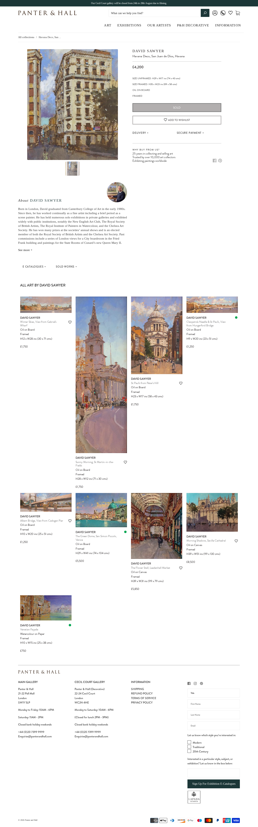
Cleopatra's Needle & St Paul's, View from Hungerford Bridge (206, 324)
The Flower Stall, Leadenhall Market (150, 568)
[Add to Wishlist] (70, 322)
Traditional (198, 747)
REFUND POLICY (142, 693)
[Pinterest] (220, 161)
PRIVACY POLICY (142, 702)
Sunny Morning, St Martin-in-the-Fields (95, 464)
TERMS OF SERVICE (143, 698)
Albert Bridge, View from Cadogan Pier (41, 521)
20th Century (200, 751)
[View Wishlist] (230, 13)
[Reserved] (236, 317)
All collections (26, 37)
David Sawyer (46, 200)
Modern (197, 743)
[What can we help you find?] (159, 13)
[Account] (214, 15)
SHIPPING (137, 689)
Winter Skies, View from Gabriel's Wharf (38, 324)
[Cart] (237, 13)
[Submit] (205, 13)
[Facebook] (214, 161)
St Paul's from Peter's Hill (144, 383)
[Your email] (213, 725)
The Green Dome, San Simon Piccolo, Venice (96, 538)
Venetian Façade (29, 629)
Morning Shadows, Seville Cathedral (206, 541)
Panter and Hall (31, 820)
